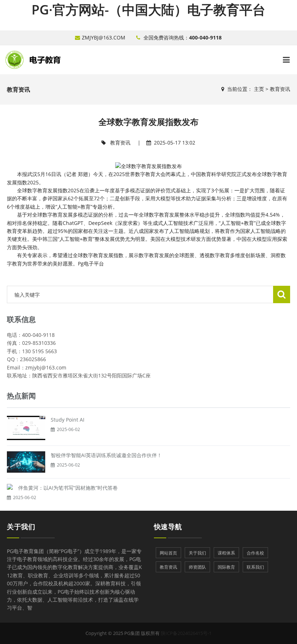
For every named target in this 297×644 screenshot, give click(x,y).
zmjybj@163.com (103, 37)
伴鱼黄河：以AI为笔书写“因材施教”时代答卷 (68, 487)
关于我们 (21, 526)
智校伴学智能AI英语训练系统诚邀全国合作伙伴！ (106, 455)
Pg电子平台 (91, 263)
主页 (259, 88)
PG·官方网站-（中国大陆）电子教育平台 (148, 9)
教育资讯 (280, 88)
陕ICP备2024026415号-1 (186, 633)
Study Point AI (67, 419)
